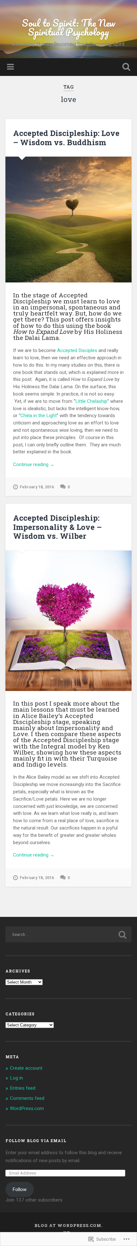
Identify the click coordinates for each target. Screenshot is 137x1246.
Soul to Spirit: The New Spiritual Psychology (68, 27)
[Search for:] (68, 934)
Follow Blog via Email (35, 1140)
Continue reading (33, 464)
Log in (16, 1078)
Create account (26, 1068)
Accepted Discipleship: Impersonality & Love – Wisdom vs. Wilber (57, 527)
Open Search (125, 67)
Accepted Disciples (77, 350)
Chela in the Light (38, 415)
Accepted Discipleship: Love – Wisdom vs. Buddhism (66, 137)
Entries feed (22, 1088)
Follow (19, 1189)
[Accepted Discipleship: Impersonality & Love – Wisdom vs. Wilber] (68, 621)
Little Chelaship (91, 401)
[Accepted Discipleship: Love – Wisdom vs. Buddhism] (68, 219)
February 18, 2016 (37, 486)
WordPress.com (27, 1108)
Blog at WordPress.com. (68, 1225)
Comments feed (27, 1098)
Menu (11, 67)
